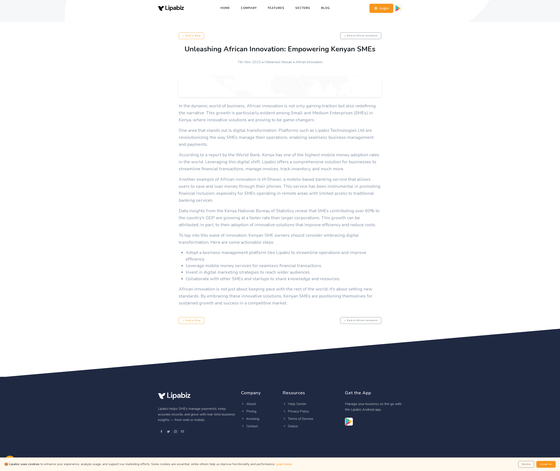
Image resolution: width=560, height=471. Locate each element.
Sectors (302, 8)
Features (276, 8)
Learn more (284, 464)
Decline (526, 464)
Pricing (250, 411)
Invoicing (252, 418)
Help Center (296, 403)
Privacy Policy (298, 411)
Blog (325, 8)
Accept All (546, 464)
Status (292, 426)
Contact (251, 426)
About (250, 403)
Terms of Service (300, 418)
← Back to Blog (191, 35)
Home (225, 8)
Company (249, 8)
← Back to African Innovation (361, 35)
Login (383, 8)
